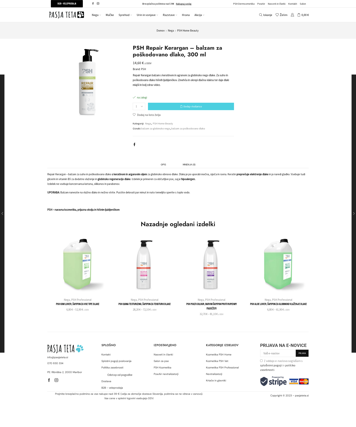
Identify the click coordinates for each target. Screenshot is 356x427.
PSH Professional (81, 299)
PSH (143, 69)
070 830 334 (55, 363)
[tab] (163, 164)
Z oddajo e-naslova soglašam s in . (281, 365)
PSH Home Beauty (188, 30)
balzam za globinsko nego (155, 128)
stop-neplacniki (299, 400)
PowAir (261, 3)
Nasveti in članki (277, 3)
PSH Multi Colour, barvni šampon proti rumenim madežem (211, 306)
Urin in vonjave (146, 15)
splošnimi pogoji (271, 365)
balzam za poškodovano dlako (188, 128)
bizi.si (286, 400)
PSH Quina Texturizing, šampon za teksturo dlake (144, 304)
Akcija (198, 15)
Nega (95, 15)
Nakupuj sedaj (183, 3)
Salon (303, 3)
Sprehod (124, 15)
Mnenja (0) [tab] (189, 164)
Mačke (110, 15)
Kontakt (292, 3)
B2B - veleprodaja (66, 3)
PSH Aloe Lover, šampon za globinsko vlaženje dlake (278, 304)
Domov (160, 30)
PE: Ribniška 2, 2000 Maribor (64, 372)
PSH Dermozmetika (244, 3)
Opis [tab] (163, 164)
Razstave (169, 15)
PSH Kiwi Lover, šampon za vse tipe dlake (77, 304)
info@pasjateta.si (57, 357)
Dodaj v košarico (193, 106)
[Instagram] (98, 3)
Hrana (186, 15)
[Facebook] (93, 3)
